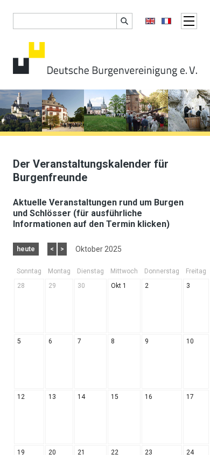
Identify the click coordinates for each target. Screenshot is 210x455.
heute (26, 249)
